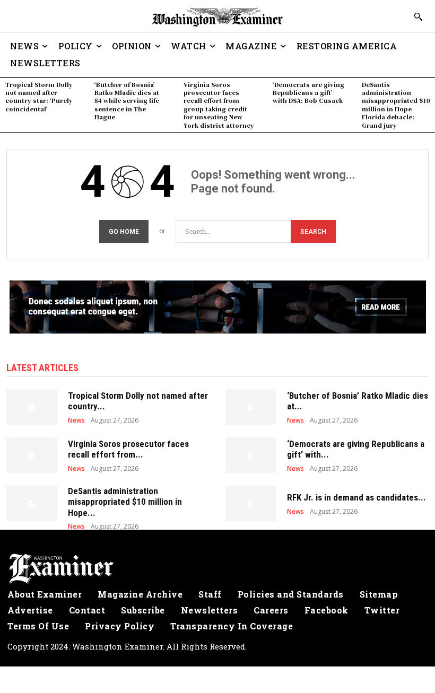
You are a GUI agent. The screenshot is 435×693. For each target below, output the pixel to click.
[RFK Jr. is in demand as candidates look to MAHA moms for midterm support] (250, 503)
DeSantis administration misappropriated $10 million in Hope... (125, 502)
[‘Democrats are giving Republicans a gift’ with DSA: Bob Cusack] (250, 455)
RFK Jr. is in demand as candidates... (356, 497)
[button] (418, 16)
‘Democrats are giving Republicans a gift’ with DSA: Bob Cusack (308, 92)
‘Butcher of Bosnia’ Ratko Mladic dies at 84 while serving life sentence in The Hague (126, 100)
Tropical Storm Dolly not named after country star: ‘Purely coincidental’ (39, 96)
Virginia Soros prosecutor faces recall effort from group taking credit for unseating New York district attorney (219, 104)
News (76, 420)
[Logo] (217, 568)
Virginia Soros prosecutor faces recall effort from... (128, 449)
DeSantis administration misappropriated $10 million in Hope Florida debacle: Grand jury (396, 104)
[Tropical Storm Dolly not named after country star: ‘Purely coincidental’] (31, 407)
